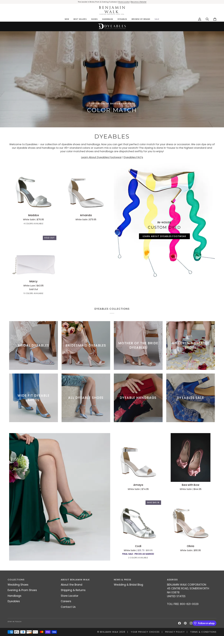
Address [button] (172, 579)
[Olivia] (190, 518)
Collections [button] (16, 579)
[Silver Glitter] (44, 294)
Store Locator (124, 2)
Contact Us (68, 607)
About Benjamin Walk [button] (75, 579)
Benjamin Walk (109, 631)
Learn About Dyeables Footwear (101, 157)
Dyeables (14, 601)
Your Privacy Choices (145, 631)
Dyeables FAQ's (133, 157)
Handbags (14, 596)
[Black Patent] (25, 224)
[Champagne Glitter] (34, 294)
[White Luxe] (23, 294)
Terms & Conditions (203, 631)
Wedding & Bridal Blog (128, 584)
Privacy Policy (175, 631)
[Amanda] (86, 187)
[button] (94, 19)
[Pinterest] (185, 623)
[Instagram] (191, 623)
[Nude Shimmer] (135, 558)
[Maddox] (33, 187)
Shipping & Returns (73, 590)
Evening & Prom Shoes (22, 590)
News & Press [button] (122, 579)
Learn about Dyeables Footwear (164, 236)
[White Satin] (42, 224)
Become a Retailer (138, 2)
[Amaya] (138, 457)
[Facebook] (179, 623)
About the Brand (71, 584)
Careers (66, 601)
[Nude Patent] (31, 224)
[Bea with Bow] (190, 457)
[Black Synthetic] (28, 294)
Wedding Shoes (18, 584)
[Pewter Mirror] (36, 224)
